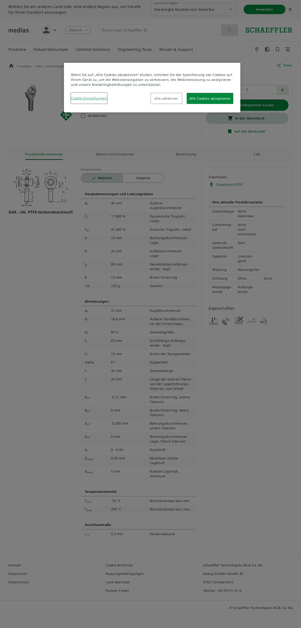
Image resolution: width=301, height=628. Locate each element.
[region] (152, 87)
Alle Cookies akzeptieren (210, 98)
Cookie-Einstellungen (89, 98)
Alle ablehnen (166, 98)
